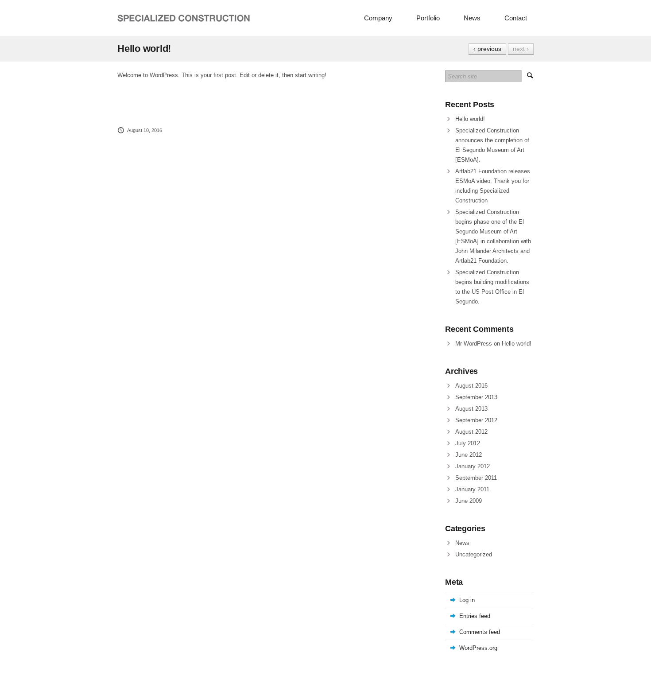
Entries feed (474, 616)
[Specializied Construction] (183, 18)
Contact (515, 18)
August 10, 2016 (144, 130)
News (472, 18)
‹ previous (487, 48)
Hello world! (470, 119)
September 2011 (476, 477)
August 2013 (471, 408)
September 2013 (476, 397)
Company (378, 18)
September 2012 (476, 420)
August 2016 (471, 385)
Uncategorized (473, 554)
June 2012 (468, 454)
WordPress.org (478, 648)
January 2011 (472, 489)
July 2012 (467, 443)
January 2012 (472, 466)
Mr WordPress (473, 343)
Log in (467, 600)
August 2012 (471, 431)
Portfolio (428, 18)
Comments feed (479, 632)
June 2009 (468, 500)
